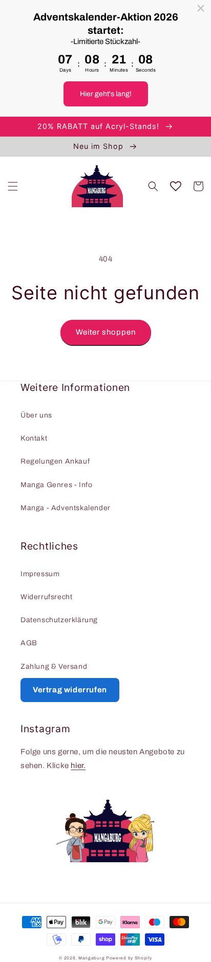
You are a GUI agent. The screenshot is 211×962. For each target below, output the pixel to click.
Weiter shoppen (106, 332)
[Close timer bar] (201, 8)
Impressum (39, 574)
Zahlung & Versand (53, 666)
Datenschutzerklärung (59, 620)
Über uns (36, 415)
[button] (13, 186)
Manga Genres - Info (56, 485)
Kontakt (33, 438)
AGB (28, 643)
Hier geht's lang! (106, 94)
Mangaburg (91, 958)
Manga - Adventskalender (65, 508)
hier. (78, 765)
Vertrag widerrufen (70, 690)
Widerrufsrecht (46, 597)
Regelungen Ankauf (55, 461)
